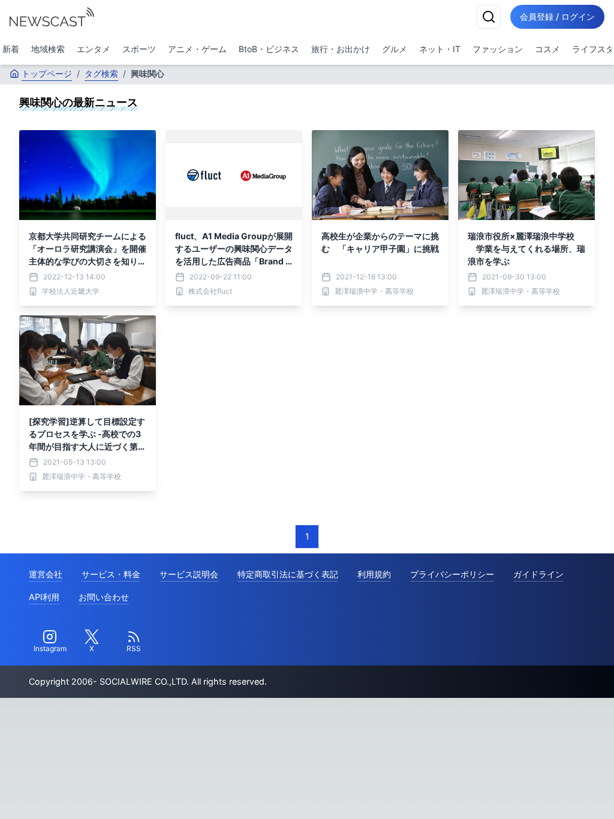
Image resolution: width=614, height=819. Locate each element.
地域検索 (48, 49)
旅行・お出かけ (340, 49)
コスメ (547, 49)
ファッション (497, 49)
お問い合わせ (104, 597)
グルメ (394, 49)
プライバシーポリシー (452, 574)
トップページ (47, 73)
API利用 (44, 597)
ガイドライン (538, 574)
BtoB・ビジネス (269, 49)
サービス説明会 (188, 574)
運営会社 (45, 574)
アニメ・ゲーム (197, 49)
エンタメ (93, 49)
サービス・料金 (111, 574)
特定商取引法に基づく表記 (287, 574)
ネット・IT (439, 49)
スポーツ (139, 49)
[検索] (489, 17)
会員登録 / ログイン (557, 16)
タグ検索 (101, 73)
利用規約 (374, 574)
